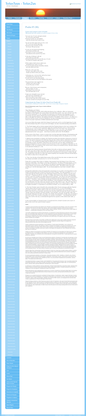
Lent (7, 370)
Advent (8, 27)
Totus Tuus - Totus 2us (20, 3)
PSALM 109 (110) (11, 259)
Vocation (33, 18)
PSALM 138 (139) (11, 329)
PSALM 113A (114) (11, 270)
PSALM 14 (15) (11, 71)
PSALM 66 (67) (11, 186)
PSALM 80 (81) (11, 206)
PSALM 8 (9, 57)
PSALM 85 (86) (11, 214)
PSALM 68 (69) (11, 192)
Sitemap (70, 415)
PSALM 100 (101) (11, 245)
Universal (50, 18)
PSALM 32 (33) (11, 113)
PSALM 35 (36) (11, 119)
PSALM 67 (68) (11, 189)
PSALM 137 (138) (11, 326)
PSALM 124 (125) (11, 301)
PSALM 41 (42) (11, 133)
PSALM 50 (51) (11, 158)
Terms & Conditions (77, 415)
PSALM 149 (10, 352)
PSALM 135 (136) (11, 321)
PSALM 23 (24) (11, 94)
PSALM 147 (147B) (11, 349)
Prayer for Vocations (11, 389)
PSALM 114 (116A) (11, 276)
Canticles (8, 357)
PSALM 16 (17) (11, 77)
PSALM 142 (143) (11, 338)
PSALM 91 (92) (11, 225)
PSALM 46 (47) (11, 147)
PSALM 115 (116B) (11, 279)
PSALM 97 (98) (11, 237)
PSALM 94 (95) (11, 228)
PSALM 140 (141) (11, 332)
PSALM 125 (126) (11, 304)
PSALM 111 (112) (11, 265)
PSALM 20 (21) (11, 88)
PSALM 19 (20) (11, 85)
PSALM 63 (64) (11, 178)
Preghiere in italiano (11, 397)
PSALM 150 (10, 354)
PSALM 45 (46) (11, 144)
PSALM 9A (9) (10, 60)
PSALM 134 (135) (11, 318)
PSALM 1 (9, 43)
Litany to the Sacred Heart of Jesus (11, 382)
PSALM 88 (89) (11, 220)
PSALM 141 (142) (11, 335)
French (50, 103)
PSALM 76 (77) (11, 200)
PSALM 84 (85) (11, 211)
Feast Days (9, 24)
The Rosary (9, 29)
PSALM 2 (9, 46)
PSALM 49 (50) (11, 155)
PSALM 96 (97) (11, 234)
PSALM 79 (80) (11, 203)
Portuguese (61, 103)
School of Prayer (10, 35)
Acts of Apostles (10, 360)
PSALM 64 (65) (11, 181)
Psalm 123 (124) (11, 298)
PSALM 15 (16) (11, 74)
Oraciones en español (12, 392)
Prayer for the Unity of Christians (12, 366)
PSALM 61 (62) (11, 172)
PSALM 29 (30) (11, 105)
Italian (57, 103)
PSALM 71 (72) (11, 195)
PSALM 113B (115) (11, 273)
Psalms (8, 41)
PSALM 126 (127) (11, 307)
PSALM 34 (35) (11, 116)
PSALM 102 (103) (11, 251)
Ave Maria (9, 379)
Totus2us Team (67, 18)
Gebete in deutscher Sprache (11, 401)
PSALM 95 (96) (11, 231)
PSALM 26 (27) (11, 99)
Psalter (8, 38)
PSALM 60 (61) (11, 169)
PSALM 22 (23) (11, 91)
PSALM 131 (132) (11, 315)
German (54, 103)
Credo (8, 373)
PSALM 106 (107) (11, 256)
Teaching (41, 18)
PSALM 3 (9, 49)
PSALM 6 (9, 54)
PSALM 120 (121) (11, 290)
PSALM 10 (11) (11, 66)
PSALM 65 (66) (11, 183)
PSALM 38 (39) (11, 127)
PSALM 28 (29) (11, 102)
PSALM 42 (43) (11, 136)
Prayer (25, 18)
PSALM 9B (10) (11, 63)
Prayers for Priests (11, 386)
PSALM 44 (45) (11, 141)
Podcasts (18, 18)
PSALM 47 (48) (11, 150)
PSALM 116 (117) (11, 281)
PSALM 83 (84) (11, 209)
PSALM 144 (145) (11, 343)
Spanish (66, 103)
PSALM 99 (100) (11, 242)
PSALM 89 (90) (11, 223)
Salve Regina (10, 405)
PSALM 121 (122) (11, 293)
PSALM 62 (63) (11, 175)
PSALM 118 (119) (11, 287)
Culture (57, 18)
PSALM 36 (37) (11, 122)
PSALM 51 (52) (11, 161)
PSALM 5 (9, 52)
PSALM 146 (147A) (11, 346)
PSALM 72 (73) (11, 197)
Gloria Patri (9, 376)
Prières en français (11, 394)
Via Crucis (9, 32)
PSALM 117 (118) (11, 284)
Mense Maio (9, 407)
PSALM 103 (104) (11, 253)
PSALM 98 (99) (11, 239)
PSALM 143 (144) (11, 340)
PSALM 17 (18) (11, 80)
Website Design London (60, 415)
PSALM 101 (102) (11, 248)
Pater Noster (9, 363)
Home (10, 18)
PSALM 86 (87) (11, 217)
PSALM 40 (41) (11, 130)
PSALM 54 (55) (11, 164)
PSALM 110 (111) (11, 262)
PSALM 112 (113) (11, 267)
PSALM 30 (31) (11, 108)
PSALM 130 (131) (11, 312)
